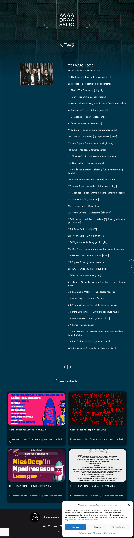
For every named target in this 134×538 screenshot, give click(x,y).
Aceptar (75, 527)
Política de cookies (85, 533)
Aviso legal (112, 533)
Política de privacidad (100, 533)
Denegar (97, 527)
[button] (128, 505)
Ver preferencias (119, 527)
